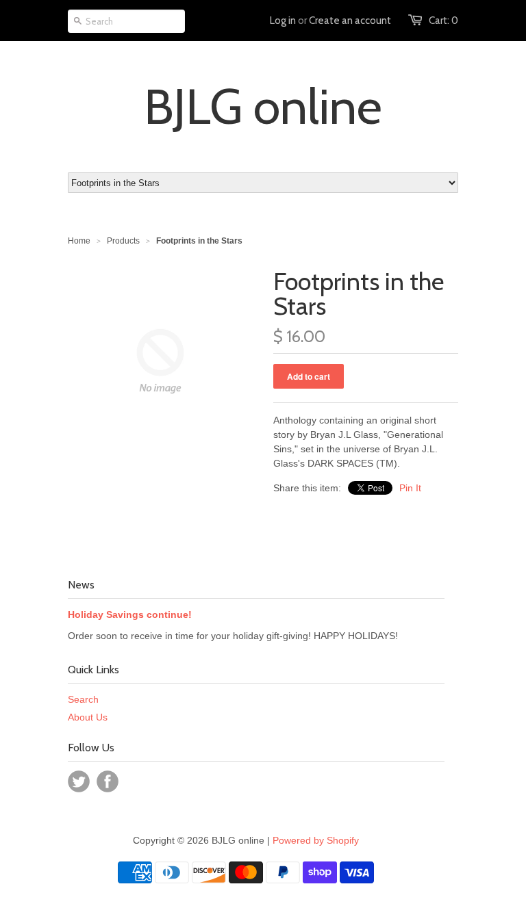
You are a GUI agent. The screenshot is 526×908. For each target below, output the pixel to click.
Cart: (443, 20)
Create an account (350, 20)
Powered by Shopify (316, 840)
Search (83, 699)
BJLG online (263, 106)
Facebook (107, 781)
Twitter (79, 781)
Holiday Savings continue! (130, 614)
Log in (283, 20)
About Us (88, 717)
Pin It (410, 487)
